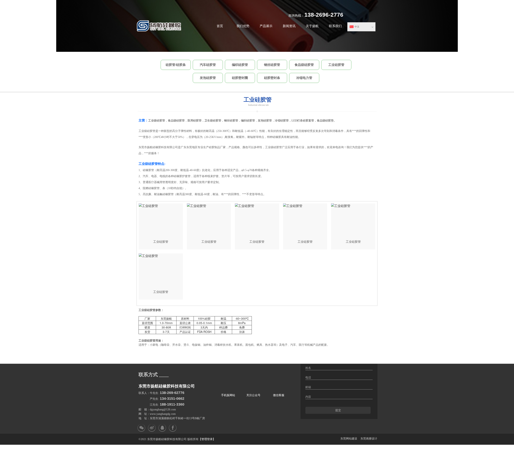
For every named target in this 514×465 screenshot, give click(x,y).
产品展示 (266, 26)
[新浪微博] (152, 428)
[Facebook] (172, 428)
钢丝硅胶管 (272, 64)
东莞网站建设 (348, 438)
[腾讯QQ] (162, 428)
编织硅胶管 (240, 64)
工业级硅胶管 (156, 120)
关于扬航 (312, 26)
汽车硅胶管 (208, 64)
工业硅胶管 (336, 64)
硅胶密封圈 (240, 78)
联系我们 (335, 26)
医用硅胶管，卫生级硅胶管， (206, 120)
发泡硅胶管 (208, 78)
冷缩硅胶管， (283, 120)
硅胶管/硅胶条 (176, 64)
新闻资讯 (289, 26)
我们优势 (243, 26)
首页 (220, 26)
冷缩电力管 (304, 78)
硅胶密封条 (272, 78)
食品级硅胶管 (304, 64)
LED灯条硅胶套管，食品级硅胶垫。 (314, 120)
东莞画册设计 (368, 438)
